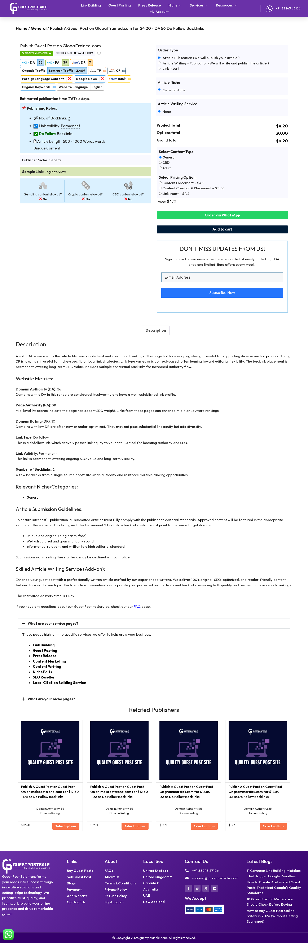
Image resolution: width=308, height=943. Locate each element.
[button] (154, 623)
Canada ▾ (151, 883)
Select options (65, 826)
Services (197, 5)
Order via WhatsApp (222, 215)
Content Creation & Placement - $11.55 (193, 188)
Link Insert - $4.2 (175, 193)
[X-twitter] (205, 888)
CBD (166, 162)
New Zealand (154, 901)
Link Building (91, 5)
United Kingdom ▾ (157, 877)
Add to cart (222, 229)
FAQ (137, 606)
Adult (166, 168)
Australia (150, 889)
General (39, 28)
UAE (146, 895)
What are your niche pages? (51, 699)
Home (21, 28)
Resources (224, 5)
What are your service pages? (53, 623)
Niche (172, 5)
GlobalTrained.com (35, 53)
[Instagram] (197, 888)
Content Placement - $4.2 (183, 183)
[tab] (156, 330)
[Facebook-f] (188, 888)
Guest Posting (119, 5)
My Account (159, 11)
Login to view (55, 171)
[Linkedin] (214, 888)
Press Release (149, 5)
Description (156, 330)
